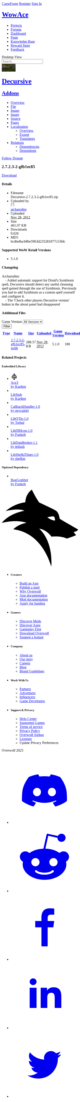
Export (24, 135)
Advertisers (28, 693)
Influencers (27, 697)
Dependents (28, 151)
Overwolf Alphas (32, 735)
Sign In (37, 4)
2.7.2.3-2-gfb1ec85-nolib (18, 344)
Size (31, 333)
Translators (27, 139)
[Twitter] (44, 1096)
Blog (23, 667)
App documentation (33, 595)
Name (18, 333)
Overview (18, 103)
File (13, 107)
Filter (7, 326)
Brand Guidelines (32, 671)
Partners (25, 689)
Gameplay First (30, 629)
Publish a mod (30, 587)
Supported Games (32, 723)
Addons (10, 93)
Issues (15, 115)
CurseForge (10, 4)
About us (26, 655)
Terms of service (31, 727)
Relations (17, 143)
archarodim (18, 209)
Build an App (29, 583)
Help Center (28, 719)
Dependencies (29, 147)
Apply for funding (32, 603)
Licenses (26, 739)
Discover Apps (30, 625)
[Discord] (44, 822)
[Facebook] (44, 959)
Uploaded (44, 333)
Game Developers (32, 701)
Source (15, 119)
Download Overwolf (34, 633)
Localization (19, 127)
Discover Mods (30, 621)
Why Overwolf (30, 591)
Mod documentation (34, 599)
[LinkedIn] (44, 1028)
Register (25, 4)
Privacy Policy (30, 731)
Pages (15, 123)
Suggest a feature (32, 637)
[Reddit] (44, 891)
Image (15, 111)
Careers (25, 663)
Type (6, 333)
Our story (26, 659)
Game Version (58, 333)
